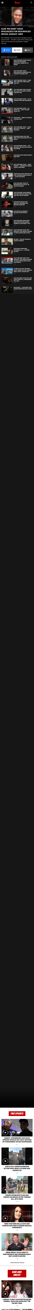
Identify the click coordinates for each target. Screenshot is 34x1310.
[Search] (31, 2)
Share (8, 50)
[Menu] (2, 2)
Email (29, 50)
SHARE (18, 50)
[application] (17, 16)
